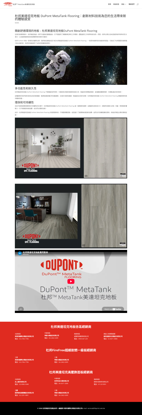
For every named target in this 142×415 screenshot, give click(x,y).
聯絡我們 (132, 4)
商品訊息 (116, 4)
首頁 (109, 4)
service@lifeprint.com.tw (96, 408)
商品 (122, 4)
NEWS (17, 23)
